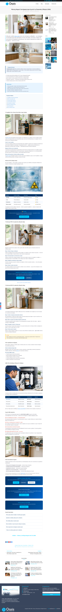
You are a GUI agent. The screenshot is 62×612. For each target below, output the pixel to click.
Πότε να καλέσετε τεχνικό (11, 107)
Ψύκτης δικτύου (8, 399)
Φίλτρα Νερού (23, 482)
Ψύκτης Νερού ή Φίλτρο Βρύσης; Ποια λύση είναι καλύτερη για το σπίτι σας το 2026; (17, 562)
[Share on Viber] (10, 542)
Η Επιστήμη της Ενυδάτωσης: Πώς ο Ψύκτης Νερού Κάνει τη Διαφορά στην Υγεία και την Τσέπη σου (16, 575)
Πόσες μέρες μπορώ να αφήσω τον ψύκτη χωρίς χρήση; (15, 514)
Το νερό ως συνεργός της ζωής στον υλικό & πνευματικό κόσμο (36, 574)
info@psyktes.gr (26, 591)
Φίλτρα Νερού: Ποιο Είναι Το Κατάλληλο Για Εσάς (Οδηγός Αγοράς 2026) (52, 30)
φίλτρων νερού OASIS (21, 408)
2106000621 (8, 0)
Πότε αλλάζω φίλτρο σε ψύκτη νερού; (12, 520)
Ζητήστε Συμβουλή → (24, 506)
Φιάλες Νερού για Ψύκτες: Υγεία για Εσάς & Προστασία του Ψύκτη (37, 562)
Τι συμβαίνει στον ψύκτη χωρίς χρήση (12, 97)
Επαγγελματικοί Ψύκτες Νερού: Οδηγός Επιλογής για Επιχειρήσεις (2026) (53, 18)
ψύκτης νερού (8, 137)
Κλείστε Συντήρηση (20, 277)
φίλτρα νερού (8, 155)
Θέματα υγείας (20, 545)
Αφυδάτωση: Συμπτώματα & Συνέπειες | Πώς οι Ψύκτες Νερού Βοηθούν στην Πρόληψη (17, 568)
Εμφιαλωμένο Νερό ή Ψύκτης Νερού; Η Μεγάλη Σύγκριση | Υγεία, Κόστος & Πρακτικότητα (36, 568)
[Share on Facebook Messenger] (11, 542)
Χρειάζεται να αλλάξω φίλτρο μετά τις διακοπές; (14, 517)
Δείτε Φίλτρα (29, 277)
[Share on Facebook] (6, 542)
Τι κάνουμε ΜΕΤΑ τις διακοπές (11, 101)
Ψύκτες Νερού (16, 482)
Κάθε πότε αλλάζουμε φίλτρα (11, 104)
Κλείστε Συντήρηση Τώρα (24, 216)
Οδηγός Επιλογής (31, 482)
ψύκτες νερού (16, 36)
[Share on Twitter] (7, 542)
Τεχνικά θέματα (25, 545)
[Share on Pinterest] (8, 542)
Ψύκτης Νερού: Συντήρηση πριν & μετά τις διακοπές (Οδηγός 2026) (53, 24)
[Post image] (7, 563)
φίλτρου (17, 350)
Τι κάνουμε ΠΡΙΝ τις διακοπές (11, 100)
